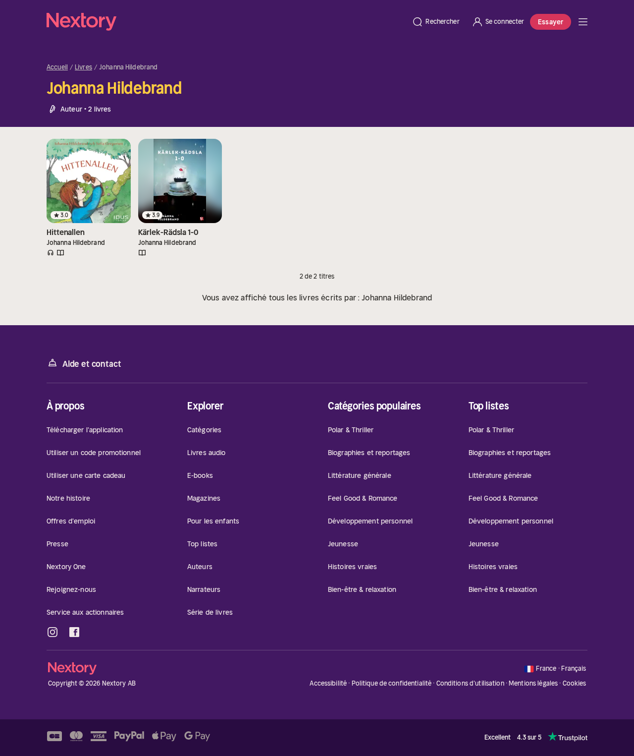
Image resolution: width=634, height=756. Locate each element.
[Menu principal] (583, 22)
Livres (83, 67)
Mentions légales (533, 683)
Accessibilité (328, 683)
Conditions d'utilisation (470, 683)
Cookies (574, 684)
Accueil (57, 67)
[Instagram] (52, 632)
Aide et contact (91, 363)
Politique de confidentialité (392, 683)
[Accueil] (226, 22)
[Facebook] (74, 632)
